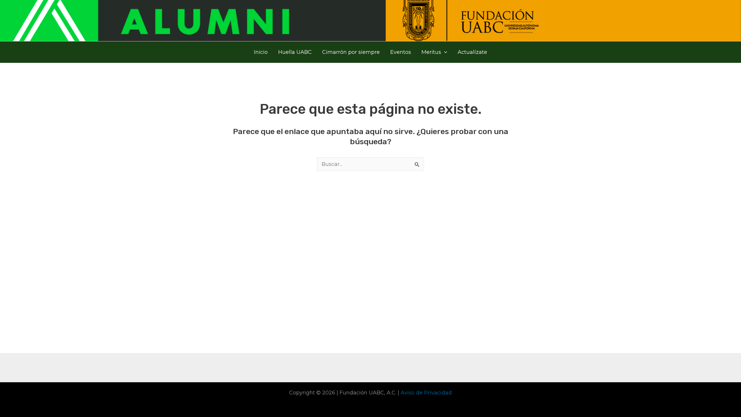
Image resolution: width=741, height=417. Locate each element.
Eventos (400, 52)
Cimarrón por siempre (351, 52)
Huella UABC (295, 52)
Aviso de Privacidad (426, 392)
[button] (444, 52)
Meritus (431, 52)
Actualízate (472, 52)
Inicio (261, 52)
